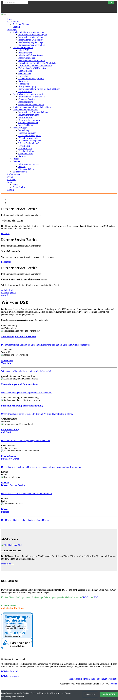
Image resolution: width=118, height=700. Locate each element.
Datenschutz (89, 679)
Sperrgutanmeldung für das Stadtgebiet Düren (39, 89)
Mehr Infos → (7, 563)
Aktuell (4, 295)
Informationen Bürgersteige (30, 40)
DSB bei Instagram (10, 676)
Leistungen (12, 29)
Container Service (26, 99)
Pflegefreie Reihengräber (29, 140)
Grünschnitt (23, 76)
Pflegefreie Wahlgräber (28, 138)
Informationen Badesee (28, 164)
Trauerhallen (24, 146)
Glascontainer (24, 73)
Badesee (16, 161)
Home (10, 19)
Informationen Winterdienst (30, 37)
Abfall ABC (23, 50)
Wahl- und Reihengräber (29, 135)
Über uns (5, 233)
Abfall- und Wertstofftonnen (31, 55)
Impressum (102, 679)
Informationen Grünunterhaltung (33, 112)
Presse (10, 182)
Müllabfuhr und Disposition (31, 78)
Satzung (22, 156)
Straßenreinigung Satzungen (31, 42)
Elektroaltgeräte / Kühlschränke (32, 68)
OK (111, 3)
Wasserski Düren (26, 169)
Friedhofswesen (20, 127)
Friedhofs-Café (25, 148)
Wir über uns (13, 21)
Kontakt (10, 190)
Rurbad (16, 159)
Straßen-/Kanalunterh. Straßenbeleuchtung (32, 107)
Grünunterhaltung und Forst (25, 109)
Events (10, 177)
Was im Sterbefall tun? (28, 143)
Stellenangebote (20, 171)
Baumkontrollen (25, 117)
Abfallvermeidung (26, 58)
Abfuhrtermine (13, 174)
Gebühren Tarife (25, 71)
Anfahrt (21, 166)
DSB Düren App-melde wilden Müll (35, 65)
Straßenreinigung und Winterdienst (28, 32)
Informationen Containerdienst (32, 96)
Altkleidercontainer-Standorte (31, 60)
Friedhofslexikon (26, 151)
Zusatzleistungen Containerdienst (28, 94)
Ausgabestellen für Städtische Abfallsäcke (37, 63)
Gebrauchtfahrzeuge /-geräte (31, 104)
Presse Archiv (19, 187)
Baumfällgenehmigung (28, 115)
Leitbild (16, 27)
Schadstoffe (23, 84)
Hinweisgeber (75, 679)
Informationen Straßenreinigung (32, 34)
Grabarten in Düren (27, 133)
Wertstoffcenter (25, 91)
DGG (85, 597)
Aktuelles (11, 179)
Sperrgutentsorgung (27, 86)
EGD (96, 597)
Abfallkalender (25, 52)
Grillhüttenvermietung (28, 122)
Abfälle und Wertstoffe (23, 47)
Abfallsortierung (25, 102)
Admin (114, 683)
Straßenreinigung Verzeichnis (31, 45)
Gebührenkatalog (26, 153)
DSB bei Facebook (10, 671)
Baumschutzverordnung (29, 120)
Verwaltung (23, 130)
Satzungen (23, 81)
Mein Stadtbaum (25, 125)
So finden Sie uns (21, 24)
